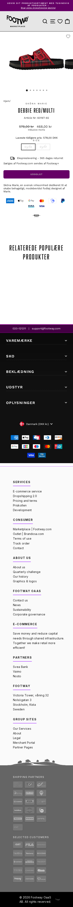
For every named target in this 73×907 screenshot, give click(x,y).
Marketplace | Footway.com (32, 529)
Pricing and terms (25, 500)
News (17, 605)
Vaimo (17, 671)
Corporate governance (29, 614)
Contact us (20, 600)
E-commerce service (27, 491)
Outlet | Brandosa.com (28, 534)
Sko (10, 356)
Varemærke (19, 340)
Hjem (6, 101)
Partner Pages (23, 747)
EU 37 (43, 146)
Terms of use (22, 538)
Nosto (17, 676)
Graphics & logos (25, 581)
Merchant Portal (24, 742)
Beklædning (20, 371)
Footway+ (53, 163)
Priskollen (20, 505)
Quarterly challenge (27, 572)
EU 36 (28, 146)
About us (19, 567)
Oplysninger (20, 403)
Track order (21, 543)
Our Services (22, 728)
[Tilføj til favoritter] (68, 36)
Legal (17, 738)
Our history (20, 576)
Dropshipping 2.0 (25, 496)
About (17, 733)
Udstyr (14, 387)
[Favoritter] (60, 21)
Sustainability (22, 609)
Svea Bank (20, 667)
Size (36, 140)
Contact (18, 548)
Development (22, 510)
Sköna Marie (36, 103)
